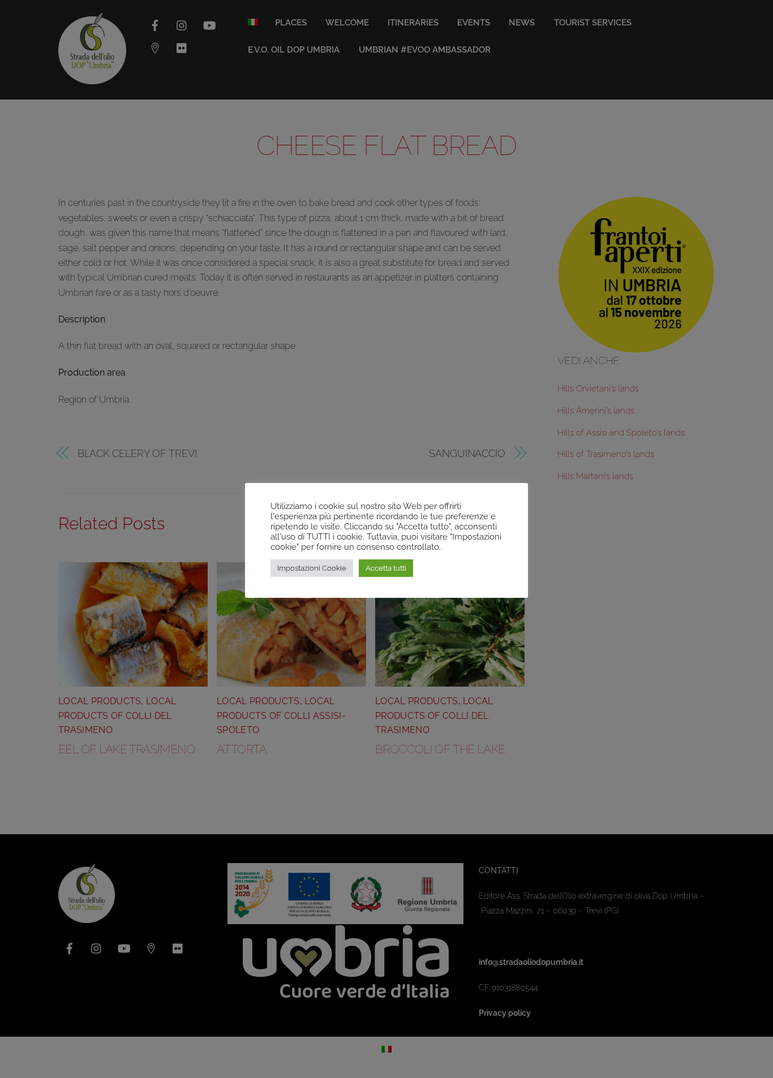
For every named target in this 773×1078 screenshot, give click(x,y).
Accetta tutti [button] (386, 568)
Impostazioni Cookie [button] (311, 568)
